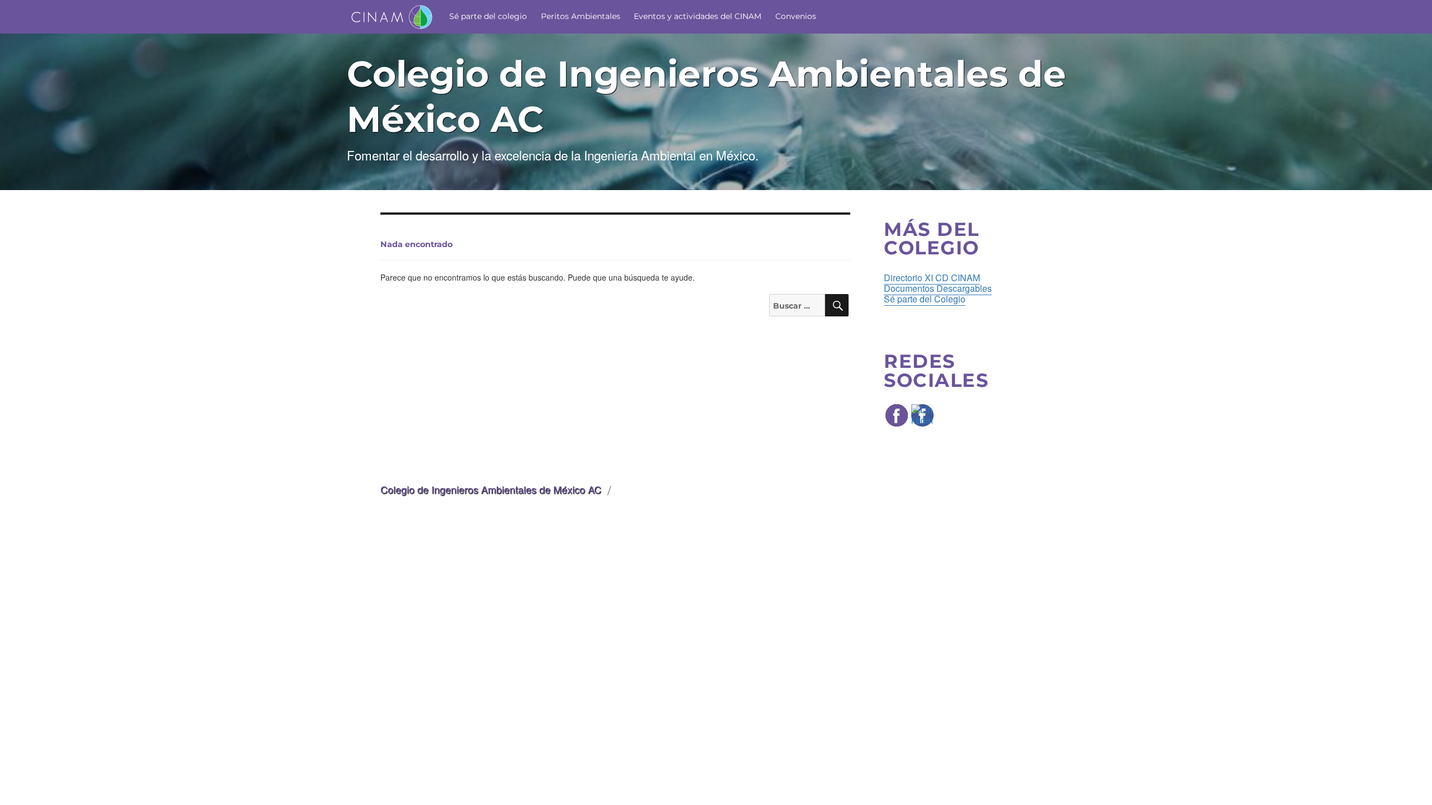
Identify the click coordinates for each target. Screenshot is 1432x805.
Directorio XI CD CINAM (932, 277)
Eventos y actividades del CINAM (697, 16)
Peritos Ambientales (580, 16)
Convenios (795, 16)
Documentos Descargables (938, 288)
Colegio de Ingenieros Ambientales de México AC (490, 489)
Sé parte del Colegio (924, 298)
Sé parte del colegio (488, 16)
